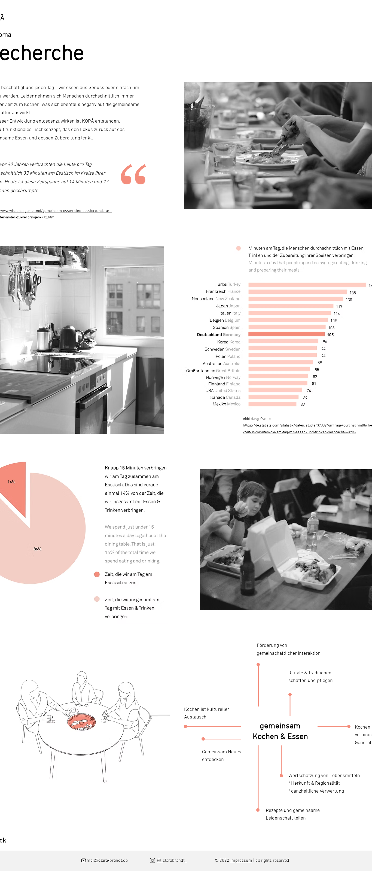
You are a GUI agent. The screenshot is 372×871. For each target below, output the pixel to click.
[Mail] (83, 860)
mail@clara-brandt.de (108, 860)
